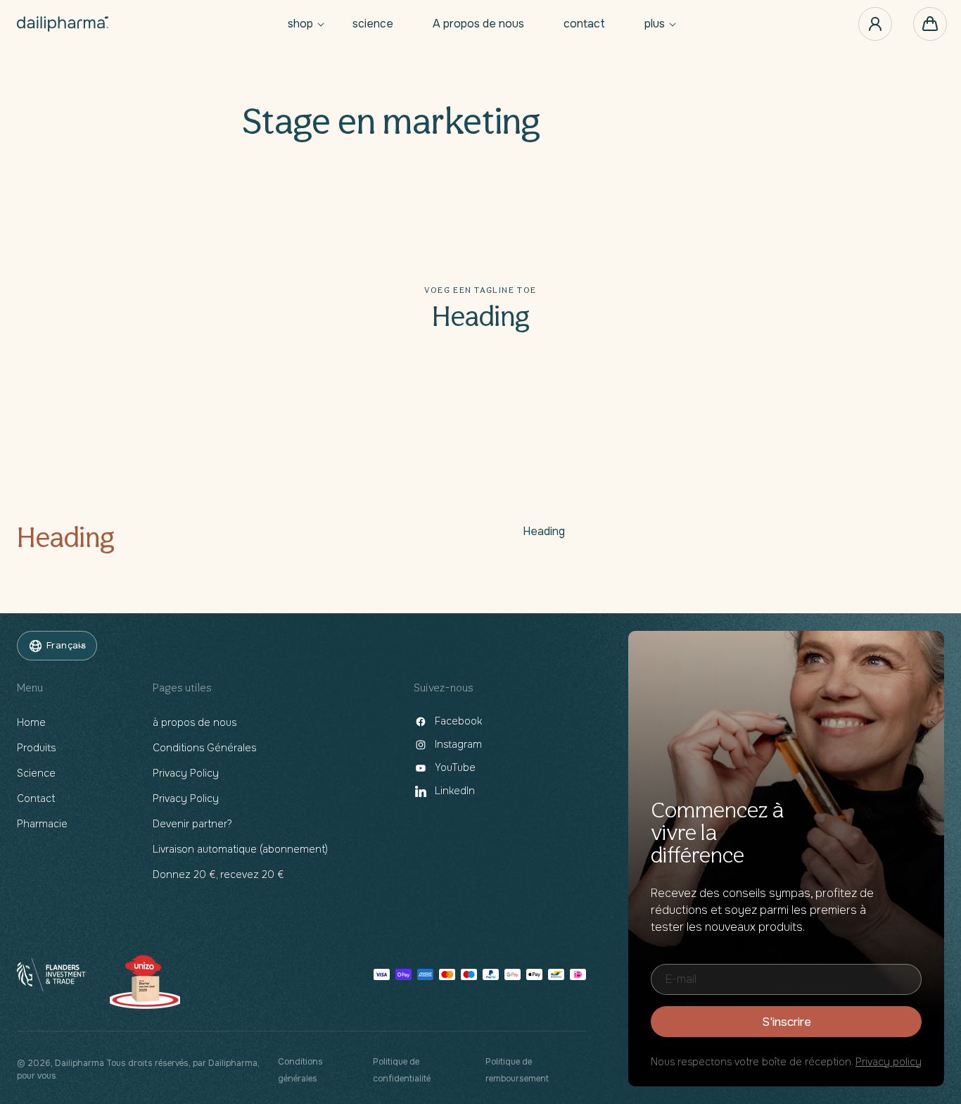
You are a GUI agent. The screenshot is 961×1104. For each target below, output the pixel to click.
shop (300, 24)
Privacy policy (888, 1061)
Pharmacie (42, 823)
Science (36, 773)
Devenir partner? (192, 823)
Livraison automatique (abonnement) (240, 849)
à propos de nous (194, 722)
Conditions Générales (204, 747)
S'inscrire (786, 1022)
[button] (300, 24)
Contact (36, 798)
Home (31, 722)
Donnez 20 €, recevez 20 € (218, 874)
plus (654, 24)
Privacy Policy (186, 773)
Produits (36, 747)
